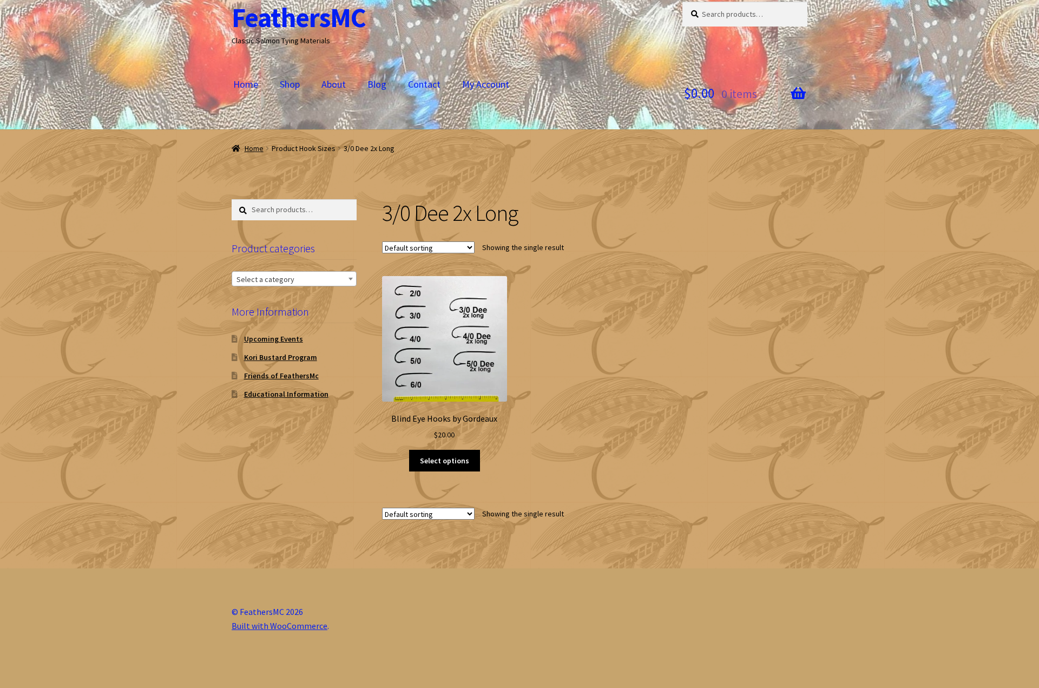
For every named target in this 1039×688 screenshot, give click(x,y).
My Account (485, 84)
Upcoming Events (273, 339)
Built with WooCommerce (279, 625)
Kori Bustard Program (280, 357)
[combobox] (294, 278)
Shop (290, 84)
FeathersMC (299, 18)
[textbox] (294, 279)
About (333, 84)
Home (245, 84)
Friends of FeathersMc (281, 376)
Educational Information (286, 394)
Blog (376, 84)
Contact (424, 84)
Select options (444, 461)
